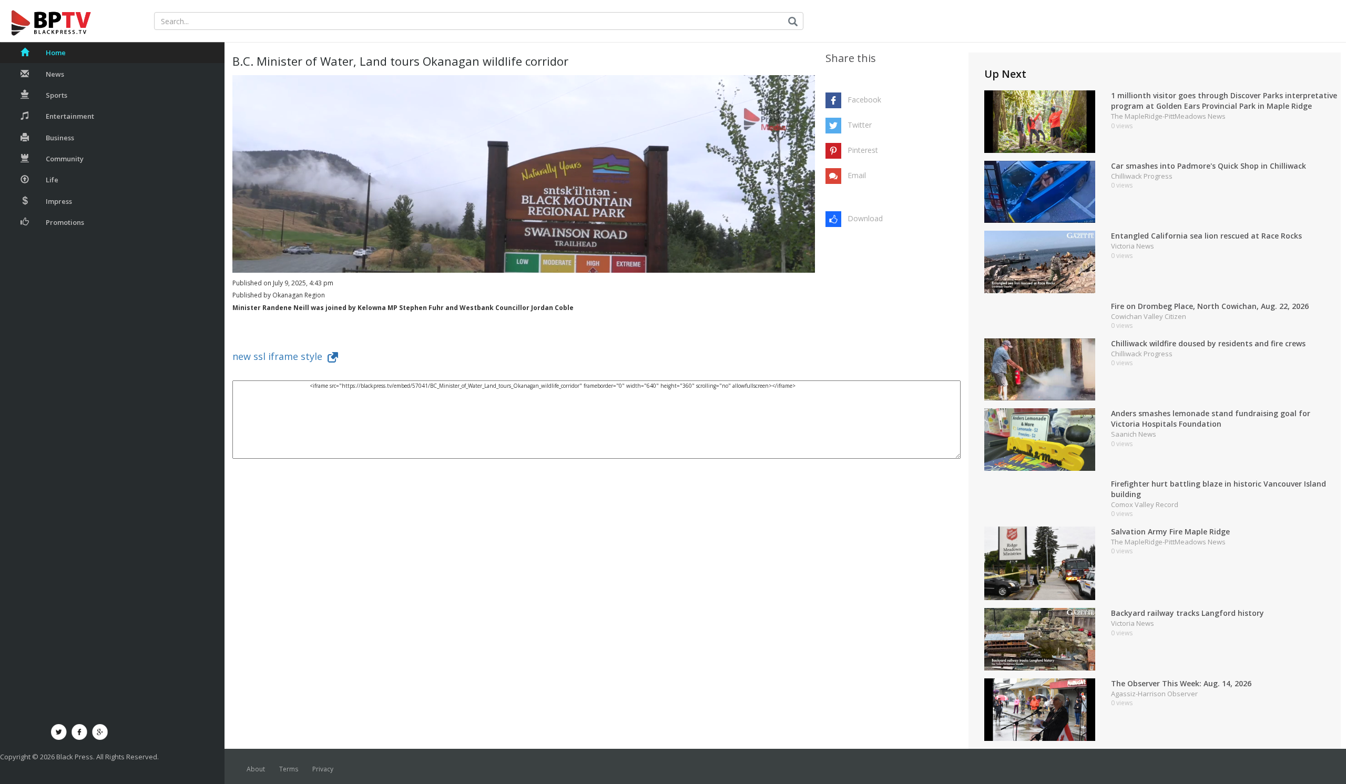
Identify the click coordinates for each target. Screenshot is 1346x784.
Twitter (860, 125)
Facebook (864, 100)
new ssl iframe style (280, 356)
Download (865, 218)
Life (52, 179)
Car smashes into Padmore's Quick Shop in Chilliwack (1208, 166)
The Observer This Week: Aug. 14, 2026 (1181, 683)
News (55, 74)
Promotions (65, 222)
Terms (288, 769)
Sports (56, 95)
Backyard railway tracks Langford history (1187, 613)
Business (60, 137)
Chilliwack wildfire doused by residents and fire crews (1208, 343)
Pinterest (863, 150)
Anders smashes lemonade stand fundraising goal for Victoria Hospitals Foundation (1210, 418)
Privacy (322, 769)
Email (857, 175)
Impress (59, 201)
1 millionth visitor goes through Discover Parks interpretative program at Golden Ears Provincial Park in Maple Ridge (1224, 100)
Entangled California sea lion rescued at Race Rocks (1206, 236)
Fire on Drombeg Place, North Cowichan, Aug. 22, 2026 (1210, 306)
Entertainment (70, 116)
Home (56, 52)
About (256, 769)
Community (65, 158)
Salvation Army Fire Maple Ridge (1170, 532)
